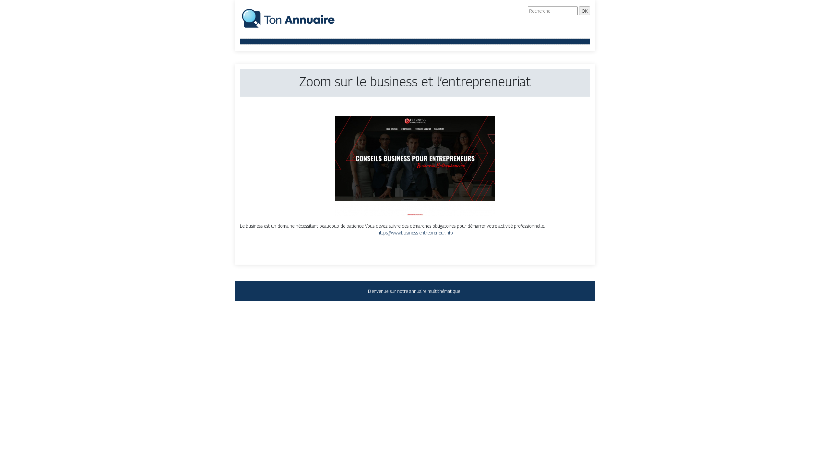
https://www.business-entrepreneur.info (415, 232)
